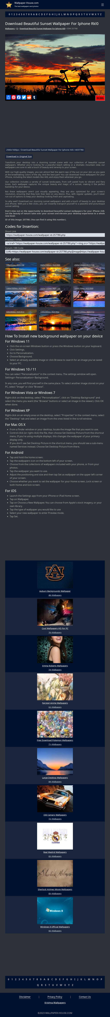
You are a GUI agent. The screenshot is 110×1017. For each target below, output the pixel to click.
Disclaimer (25, 996)
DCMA (100, 98)
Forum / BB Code (14, 248)
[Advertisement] (55, 125)
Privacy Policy (55, 996)
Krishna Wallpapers (55, 1002)
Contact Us (85, 996)
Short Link (10, 231)
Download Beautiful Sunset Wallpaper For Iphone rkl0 (42, 28)
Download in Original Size (19, 156)
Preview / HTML (13, 239)
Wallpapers (10, 28)
